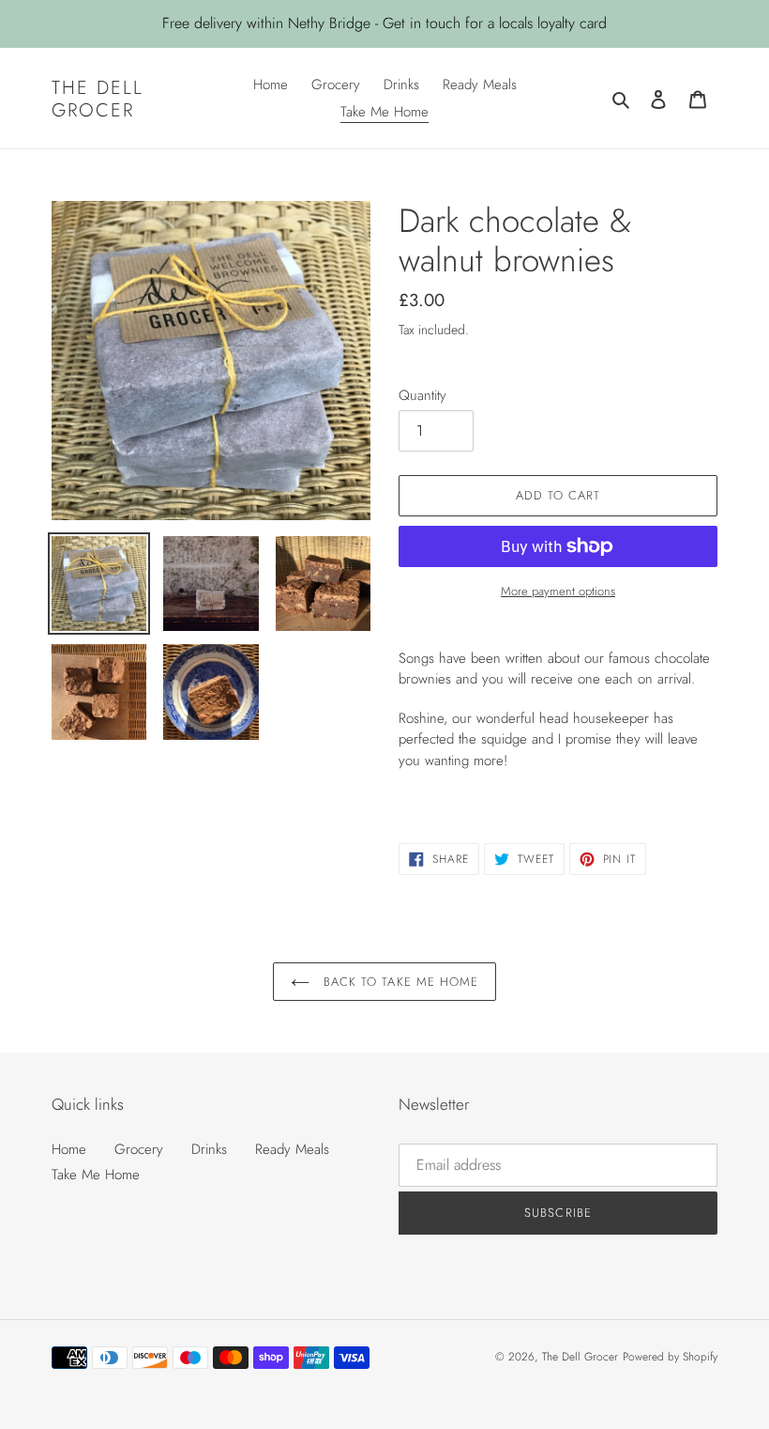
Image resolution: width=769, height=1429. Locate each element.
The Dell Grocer (97, 98)
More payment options (558, 591)
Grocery (138, 1149)
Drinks (209, 1149)
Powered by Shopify (670, 1356)
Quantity (422, 395)
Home (69, 1149)
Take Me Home (96, 1174)
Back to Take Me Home (398, 982)
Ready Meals (292, 1149)
